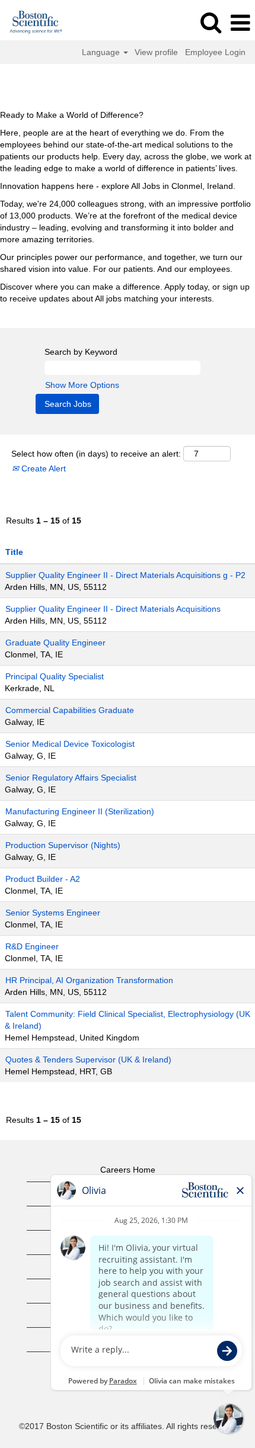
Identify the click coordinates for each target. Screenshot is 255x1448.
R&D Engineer (32, 946)
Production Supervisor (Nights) (62, 845)
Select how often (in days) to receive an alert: (96, 453)
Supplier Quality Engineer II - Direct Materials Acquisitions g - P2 (125, 575)
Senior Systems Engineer (52, 912)
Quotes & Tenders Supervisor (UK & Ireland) (88, 1059)
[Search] (210, 22)
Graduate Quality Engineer (55, 642)
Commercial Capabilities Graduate (69, 710)
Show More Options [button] (82, 385)
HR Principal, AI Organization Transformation (89, 980)
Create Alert (42, 468)
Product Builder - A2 (42, 879)
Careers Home (127, 1169)
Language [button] (102, 52)
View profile (156, 52)
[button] (240, 23)
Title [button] (14, 552)
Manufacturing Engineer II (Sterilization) (79, 811)
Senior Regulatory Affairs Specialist (70, 777)
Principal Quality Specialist (54, 676)
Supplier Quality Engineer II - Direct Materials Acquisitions (113, 609)
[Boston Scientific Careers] (31, 22)
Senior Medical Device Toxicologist (70, 744)
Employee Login (215, 52)
